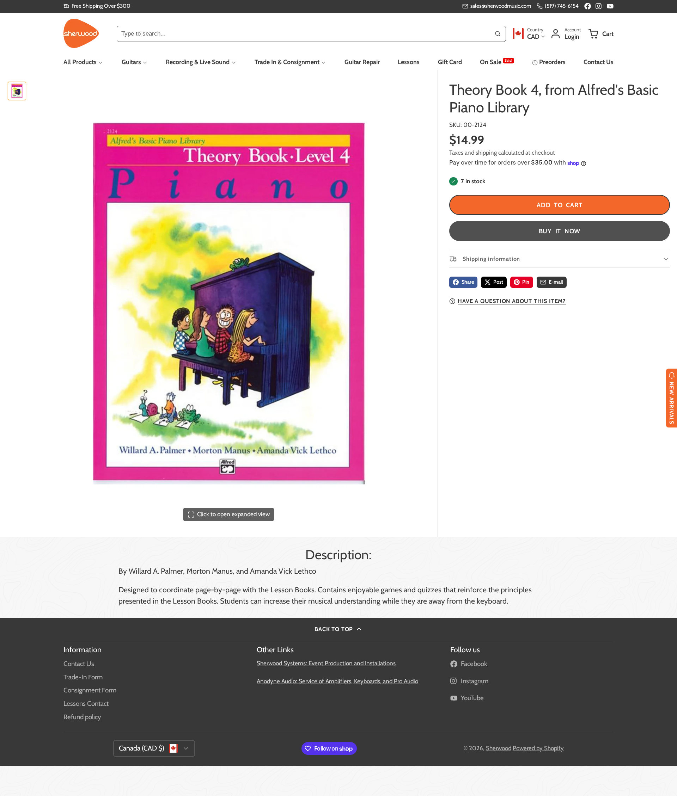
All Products (80, 62)
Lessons (409, 62)
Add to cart (560, 205)
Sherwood (498, 748)
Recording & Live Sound (198, 62)
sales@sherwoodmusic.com (500, 5)
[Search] (498, 33)
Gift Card (450, 62)
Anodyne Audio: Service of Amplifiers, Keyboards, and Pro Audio (337, 681)
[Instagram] (599, 6)
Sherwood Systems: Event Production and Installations (326, 663)
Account (565, 33)
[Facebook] (587, 6)
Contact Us (599, 62)
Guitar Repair (362, 62)
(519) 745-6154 (562, 5)
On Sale (496, 62)
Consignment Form (89, 690)
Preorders (552, 62)
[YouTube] (610, 6)
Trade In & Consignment (287, 62)
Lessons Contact (86, 703)
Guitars (131, 62)
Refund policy (82, 717)
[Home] (81, 33)
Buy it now (560, 231)
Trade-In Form (83, 677)
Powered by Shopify (538, 748)
